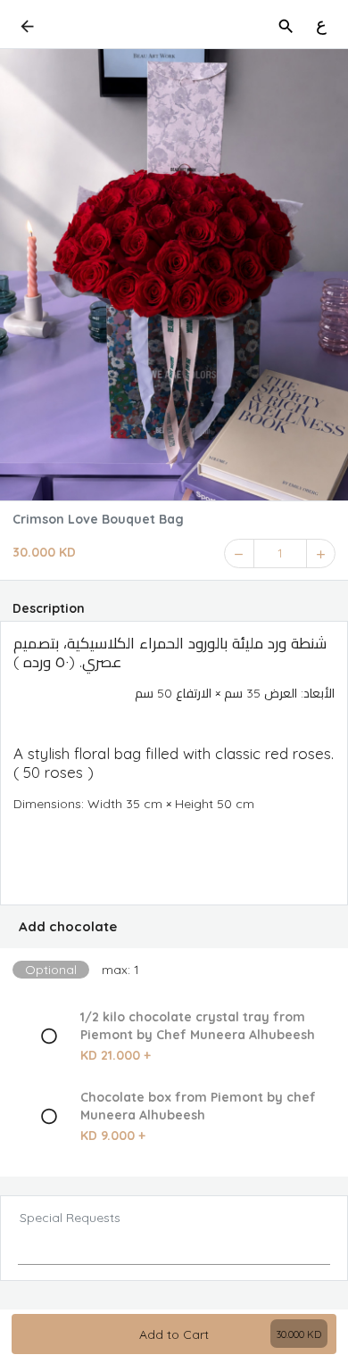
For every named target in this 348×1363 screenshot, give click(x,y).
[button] (174, 926)
